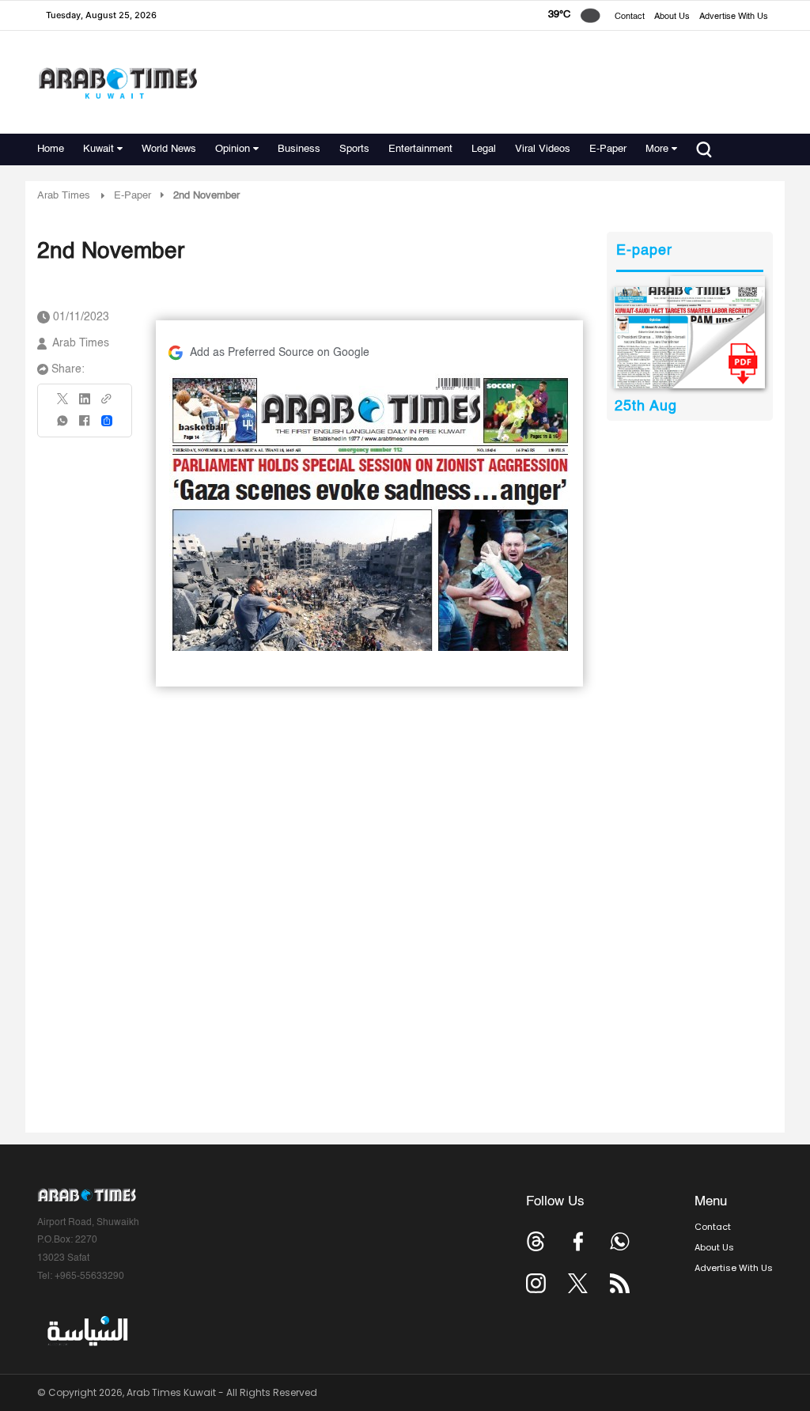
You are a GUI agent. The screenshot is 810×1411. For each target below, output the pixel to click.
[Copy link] (107, 403)
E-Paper (607, 149)
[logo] (117, 82)
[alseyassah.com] (86, 1331)
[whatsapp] (63, 426)
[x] (578, 1283)
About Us (672, 17)
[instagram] (536, 1283)
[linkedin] (85, 404)
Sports (354, 149)
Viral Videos (542, 149)
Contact (630, 17)
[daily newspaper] (689, 337)
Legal (483, 149)
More (656, 149)
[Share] (106, 420)
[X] (63, 403)
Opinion (232, 149)
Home (50, 149)
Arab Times (63, 196)
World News (169, 149)
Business (299, 149)
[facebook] (85, 426)
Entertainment (420, 149)
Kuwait (98, 149)
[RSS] (620, 1283)
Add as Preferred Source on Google (279, 352)
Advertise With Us (733, 17)
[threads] (536, 1241)
